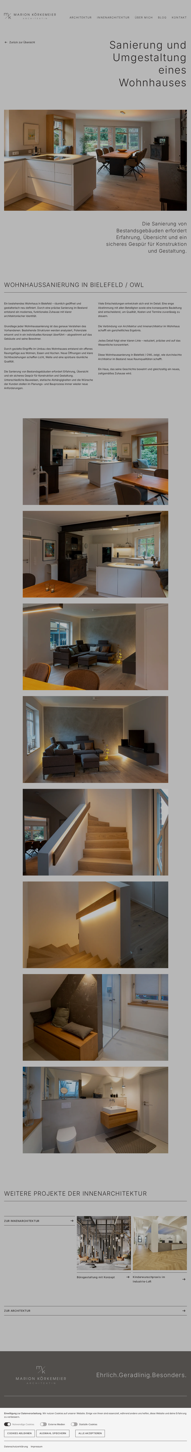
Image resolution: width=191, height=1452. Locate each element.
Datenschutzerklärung (16, 1446)
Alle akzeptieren (90, 1433)
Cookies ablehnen (19, 1433)
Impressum (37, 1446)
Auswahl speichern (53, 1433)
